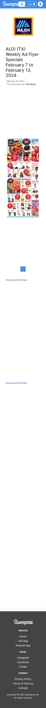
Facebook (23, 662)
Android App (23, 645)
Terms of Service (23, 683)
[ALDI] (23, 26)
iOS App (23, 640)
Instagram (23, 657)
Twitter (23, 666)
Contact (23, 688)
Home (23, 636)
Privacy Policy (23, 679)
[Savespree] (2, 4)
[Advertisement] (23, 110)
